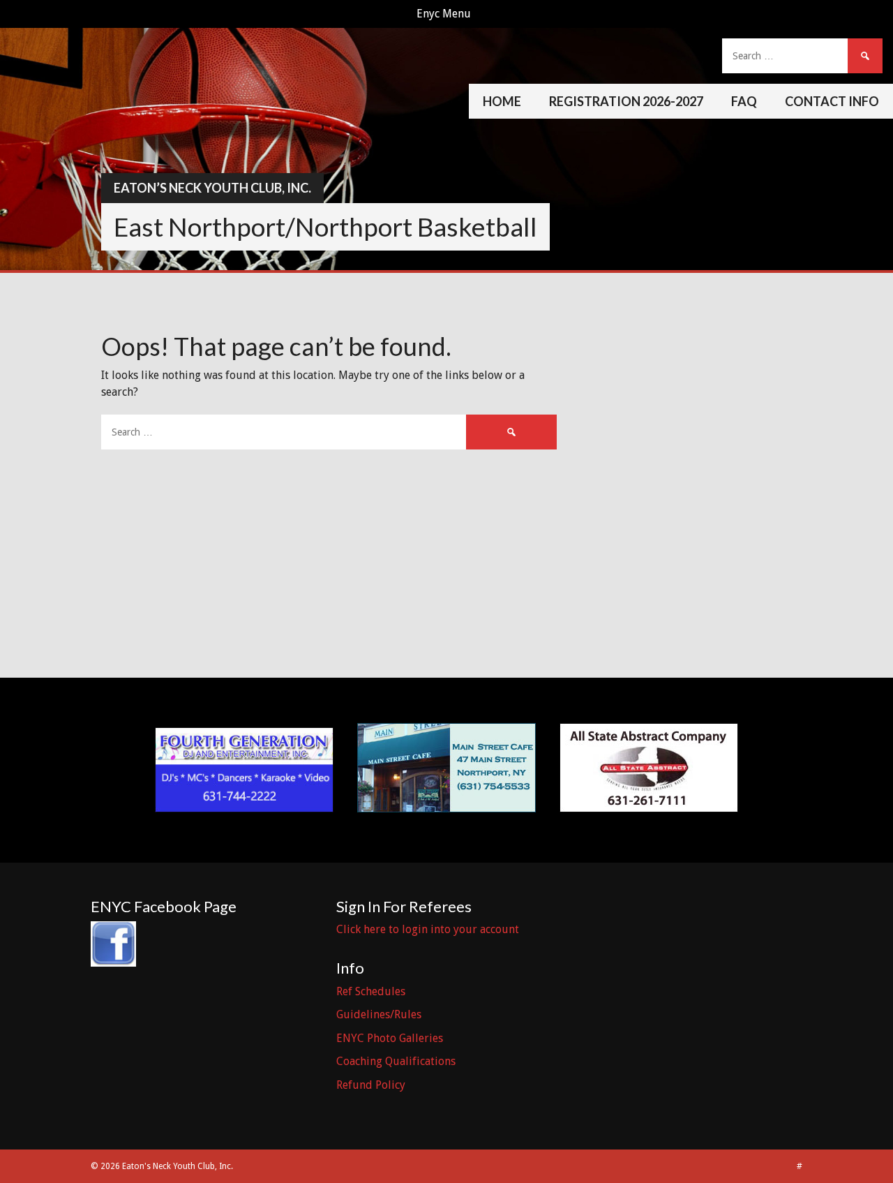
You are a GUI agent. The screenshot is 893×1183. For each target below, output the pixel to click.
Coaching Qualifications (396, 1061)
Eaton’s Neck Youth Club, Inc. (212, 187)
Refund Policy (370, 1085)
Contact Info (832, 101)
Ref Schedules (370, 991)
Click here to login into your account (427, 929)
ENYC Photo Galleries (389, 1038)
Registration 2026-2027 (626, 101)
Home (502, 101)
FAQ (744, 101)
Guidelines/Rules (378, 1014)
